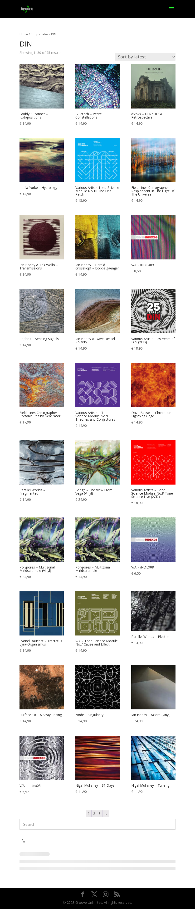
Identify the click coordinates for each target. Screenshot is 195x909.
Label (45, 34)
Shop (34, 34)
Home (24, 34)
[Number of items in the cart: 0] (24, 841)
